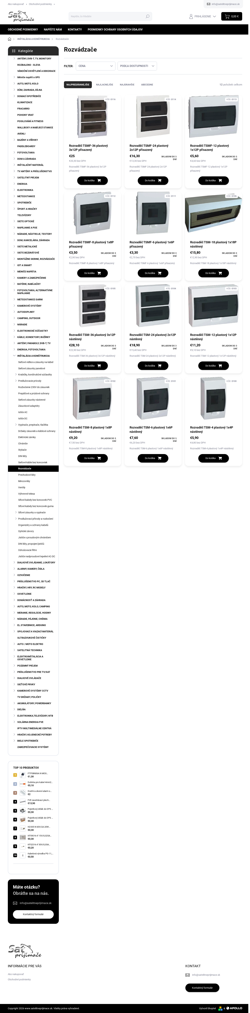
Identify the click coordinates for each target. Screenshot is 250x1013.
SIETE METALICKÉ (27, 246)
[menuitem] (24, 29)
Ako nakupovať (16, 4)
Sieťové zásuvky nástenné (31, 399)
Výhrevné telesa (26, 493)
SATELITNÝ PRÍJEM (28, 177)
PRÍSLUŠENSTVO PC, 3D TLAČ (33, 581)
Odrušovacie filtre (27, 550)
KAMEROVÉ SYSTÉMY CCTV (32, 690)
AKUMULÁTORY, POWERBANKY (34, 703)
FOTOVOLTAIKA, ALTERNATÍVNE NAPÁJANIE (35, 292)
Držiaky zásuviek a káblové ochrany (36, 431)
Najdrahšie (127, 84)
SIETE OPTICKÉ (25, 221)
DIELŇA (21, 709)
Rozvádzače (24, 468)
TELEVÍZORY (24, 215)
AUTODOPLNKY (26, 312)
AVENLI (21, 133)
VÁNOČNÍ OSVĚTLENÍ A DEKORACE (36, 71)
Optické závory (26, 531)
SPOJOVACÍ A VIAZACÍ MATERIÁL (35, 631)
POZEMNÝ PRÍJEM (27, 665)
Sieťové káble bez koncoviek (32, 462)
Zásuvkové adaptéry (29, 406)
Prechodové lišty (27, 474)
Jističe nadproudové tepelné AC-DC (36, 556)
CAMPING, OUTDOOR (28, 318)
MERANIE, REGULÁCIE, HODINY (34, 612)
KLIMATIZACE (24, 102)
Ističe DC (22, 418)
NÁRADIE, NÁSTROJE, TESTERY (34, 234)
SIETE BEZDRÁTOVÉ (28, 252)
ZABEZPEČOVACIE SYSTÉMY (33, 747)
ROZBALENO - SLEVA (28, 65)
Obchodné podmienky (40, 4)
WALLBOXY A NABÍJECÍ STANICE (35, 127)
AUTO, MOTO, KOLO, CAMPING (33, 606)
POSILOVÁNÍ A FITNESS (30, 121)
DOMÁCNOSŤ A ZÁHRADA (31, 600)
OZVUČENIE (23, 575)
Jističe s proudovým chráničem (34, 537)
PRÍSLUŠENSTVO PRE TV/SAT (33, 672)
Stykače (22, 449)
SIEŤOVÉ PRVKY (26, 684)
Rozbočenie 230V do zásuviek (33, 387)
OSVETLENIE (24, 593)
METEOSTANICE (26, 196)
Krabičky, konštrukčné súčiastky (35, 374)
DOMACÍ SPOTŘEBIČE (29, 96)
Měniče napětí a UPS (28, 77)
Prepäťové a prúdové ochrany (33, 393)
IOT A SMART (24, 265)
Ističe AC (22, 412)
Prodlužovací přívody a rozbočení (35, 518)
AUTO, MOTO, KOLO (27, 83)
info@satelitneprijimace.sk (36, 903)
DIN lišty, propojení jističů (31, 543)
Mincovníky (24, 481)
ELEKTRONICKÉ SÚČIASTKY (32, 330)
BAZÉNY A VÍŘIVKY (27, 140)
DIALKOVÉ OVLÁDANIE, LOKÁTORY (36, 562)
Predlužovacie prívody (29, 380)
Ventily (21, 487)
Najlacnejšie (104, 84)
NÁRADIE (22, 324)
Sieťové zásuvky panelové (31, 368)
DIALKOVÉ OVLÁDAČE (29, 678)
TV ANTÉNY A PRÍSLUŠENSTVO (34, 171)
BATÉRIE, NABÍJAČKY (29, 284)
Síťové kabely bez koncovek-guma (36, 506)
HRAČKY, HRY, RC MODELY (31, 587)
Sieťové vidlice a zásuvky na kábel (35, 362)
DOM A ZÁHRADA (26, 158)
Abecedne (147, 84)
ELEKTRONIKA (25, 190)
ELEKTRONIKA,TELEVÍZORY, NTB (35, 715)
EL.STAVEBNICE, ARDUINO (31, 625)
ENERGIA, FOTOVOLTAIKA (31, 349)
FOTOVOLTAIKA (26, 152)
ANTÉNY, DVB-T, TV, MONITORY (34, 58)
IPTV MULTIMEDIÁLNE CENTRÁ (34, 728)
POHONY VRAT (25, 115)
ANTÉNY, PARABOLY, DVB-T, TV (34, 343)
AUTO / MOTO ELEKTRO (30, 644)
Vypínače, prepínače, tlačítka (33, 424)
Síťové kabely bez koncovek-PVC (35, 499)
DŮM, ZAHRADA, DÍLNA (29, 90)
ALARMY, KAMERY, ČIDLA (30, 568)
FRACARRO (23, 108)
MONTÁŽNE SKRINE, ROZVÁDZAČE (36, 259)
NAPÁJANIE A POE (27, 227)
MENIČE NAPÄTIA (26, 271)
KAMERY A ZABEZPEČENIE (31, 277)
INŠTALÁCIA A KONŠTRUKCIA (33, 355)
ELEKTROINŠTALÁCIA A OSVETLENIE (30, 658)
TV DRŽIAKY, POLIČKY (29, 697)
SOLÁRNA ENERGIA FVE (30, 722)
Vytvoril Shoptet (207, 1008)
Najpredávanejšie (77, 84)
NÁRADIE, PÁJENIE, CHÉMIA (32, 619)
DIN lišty (22, 456)
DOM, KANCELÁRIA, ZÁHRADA (33, 240)
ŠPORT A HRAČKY (27, 209)
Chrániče (23, 443)
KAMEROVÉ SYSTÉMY (29, 305)
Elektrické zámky (27, 437)
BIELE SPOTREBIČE (27, 740)
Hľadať (147, 16)
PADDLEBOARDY (26, 146)
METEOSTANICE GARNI (30, 299)
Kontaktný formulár (33, 914)
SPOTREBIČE (24, 202)
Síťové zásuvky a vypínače (32, 512)
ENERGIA (22, 184)
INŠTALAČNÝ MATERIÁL (30, 165)
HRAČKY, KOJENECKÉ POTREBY (34, 734)
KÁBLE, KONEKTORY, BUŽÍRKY (33, 337)
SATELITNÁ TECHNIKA (29, 650)
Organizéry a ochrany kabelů (33, 525)
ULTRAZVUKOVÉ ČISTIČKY (31, 637)
